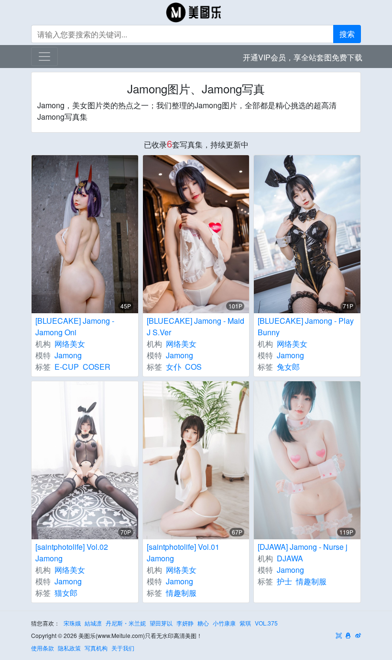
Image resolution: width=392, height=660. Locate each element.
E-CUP (66, 366)
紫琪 (245, 623)
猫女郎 (65, 592)
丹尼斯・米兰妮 (126, 623)
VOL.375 (266, 623)
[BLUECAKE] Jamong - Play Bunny (306, 326)
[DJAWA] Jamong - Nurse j (303, 546)
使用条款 (42, 648)
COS (193, 366)
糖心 (203, 623)
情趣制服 (181, 592)
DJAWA (290, 558)
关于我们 (122, 648)
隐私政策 (69, 648)
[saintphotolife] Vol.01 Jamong (183, 552)
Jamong (68, 355)
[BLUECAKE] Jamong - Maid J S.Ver (195, 326)
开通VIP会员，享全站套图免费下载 (302, 57)
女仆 (173, 366)
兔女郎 (288, 366)
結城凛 (93, 623)
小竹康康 (224, 623)
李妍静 (185, 623)
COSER (96, 366)
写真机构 (96, 648)
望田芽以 (161, 623)
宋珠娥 (72, 623)
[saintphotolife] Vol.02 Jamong (71, 552)
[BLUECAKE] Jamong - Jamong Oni (74, 326)
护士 (284, 581)
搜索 (347, 33)
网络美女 (69, 343)
